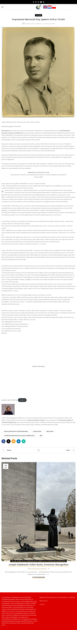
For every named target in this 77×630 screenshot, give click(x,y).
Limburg (40, 561)
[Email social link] (14, 441)
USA (41, 435)
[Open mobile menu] (3, 7)
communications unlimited (33, 23)
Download (22, 400)
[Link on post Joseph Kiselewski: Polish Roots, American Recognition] (38, 511)
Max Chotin (50, 431)
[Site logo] (38, 7)
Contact (42, 604)
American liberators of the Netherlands (16, 431)
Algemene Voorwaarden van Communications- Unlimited (57, 597)
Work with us (44, 601)
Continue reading (38, 577)
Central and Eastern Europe (35, 420)
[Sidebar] (2, 191)
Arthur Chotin (37, 431)
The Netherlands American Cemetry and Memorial (19, 435)
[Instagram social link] (38, 2)
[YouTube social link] (41, 2)
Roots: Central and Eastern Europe (55, 561)
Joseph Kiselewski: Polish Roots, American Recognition (38, 564)
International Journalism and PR (27, 561)
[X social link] (36, 2)
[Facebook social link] (33, 2)
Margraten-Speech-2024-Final (9, 400)
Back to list (38, 450)
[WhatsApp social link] (24, 441)
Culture (38, 15)
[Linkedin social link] (43, 2)
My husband (5, 130)
